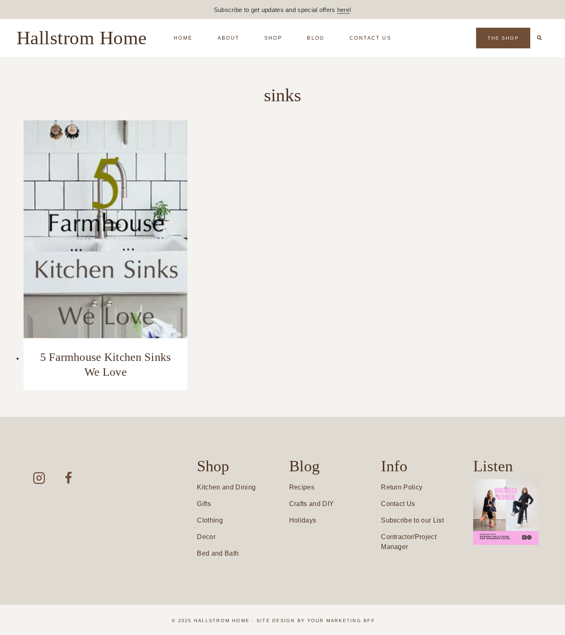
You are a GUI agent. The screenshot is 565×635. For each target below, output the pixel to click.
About (228, 38)
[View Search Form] (539, 38)
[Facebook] (68, 478)
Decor (206, 536)
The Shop (503, 38)
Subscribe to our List (412, 520)
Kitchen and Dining (226, 487)
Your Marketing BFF (341, 620)
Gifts (204, 503)
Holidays (302, 520)
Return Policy (401, 487)
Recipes (301, 487)
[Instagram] (39, 478)
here (343, 9)
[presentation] (105, 229)
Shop (273, 38)
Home (183, 38)
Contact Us (370, 38)
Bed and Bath (218, 553)
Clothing (210, 520)
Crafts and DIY (311, 503)
